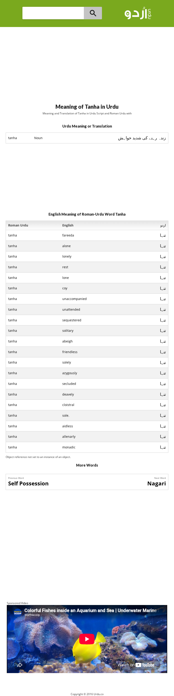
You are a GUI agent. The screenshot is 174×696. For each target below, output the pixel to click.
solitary (67, 330)
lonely (66, 256)
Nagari (156, 483)
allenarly (68, 436)
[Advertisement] (87, 63)
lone (65, 277)
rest (65, 267)
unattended (71, 309)
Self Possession (28, 483)
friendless (69, 352)
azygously (69, 373)
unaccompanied (74, 299)
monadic (68, 447)
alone (66, 246)
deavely (68, 394)
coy (64, 288)
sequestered (71, 320)
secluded (69, 383)
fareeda (68, 235)
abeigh (67, 341)
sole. (65, 415)
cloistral (68, 405)
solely (66, 362)
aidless (67, 426)
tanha (12, 235)
